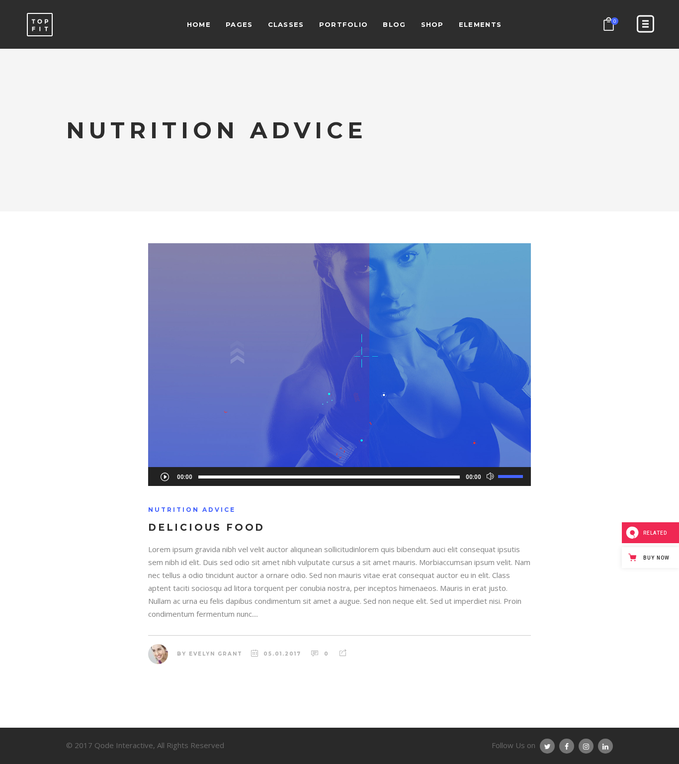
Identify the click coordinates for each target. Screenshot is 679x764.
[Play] (164, 476)
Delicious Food (206, 527)
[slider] (512, 476)
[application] (339, 476)
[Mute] (490, 476)
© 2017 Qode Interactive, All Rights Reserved (145, 745)
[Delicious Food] (339, 355)
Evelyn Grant (216, 654)
